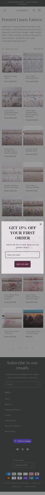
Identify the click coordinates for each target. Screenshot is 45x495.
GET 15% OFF (22, 264)
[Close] (41, 224)
